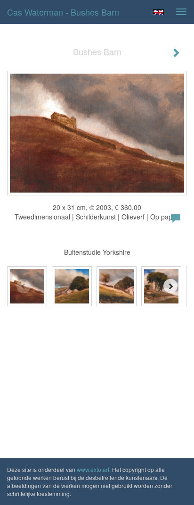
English (158, 12)
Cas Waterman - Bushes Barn (63, 12)
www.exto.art (93, 469)
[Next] (170, 286)
